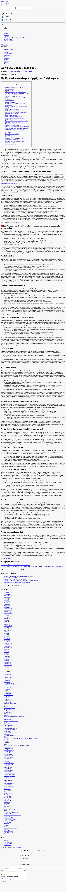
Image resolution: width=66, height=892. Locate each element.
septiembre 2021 (8, 647)
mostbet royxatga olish (9, 776)
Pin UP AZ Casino (8, 794)
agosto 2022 (7, 631)
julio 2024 (6, 598)
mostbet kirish (7, 771)
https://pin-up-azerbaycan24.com (9, 183)
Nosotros (6, 33)
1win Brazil (7, 682)
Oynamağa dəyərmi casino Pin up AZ (14, 136)
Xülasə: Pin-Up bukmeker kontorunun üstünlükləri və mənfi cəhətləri (15, 124)
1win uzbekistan (8, 687)
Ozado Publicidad (16, 847)
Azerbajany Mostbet (9, 711)
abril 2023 (6, 620)
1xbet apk (6, 690)
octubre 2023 (7, 611)
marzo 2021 (7, 656)
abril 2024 (6, 602)
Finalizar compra (8, 53)
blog (5, 718)
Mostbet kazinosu (8, 770)
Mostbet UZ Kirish (9, 780)
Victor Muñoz (28, 71)
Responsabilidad (8, 39)
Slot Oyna (6, 806)
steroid (5, 810)
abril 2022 (6, 637)
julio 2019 (6, 666)
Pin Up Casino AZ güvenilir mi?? (13, 116)
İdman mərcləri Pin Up (11, 115)
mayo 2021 (7, 653)
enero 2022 (7, 642)
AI (4, 705)
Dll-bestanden (7, 732)
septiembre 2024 (8, 595)
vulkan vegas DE (8, 818)
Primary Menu (4, 46)
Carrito (5, 50)
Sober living (7, 807)
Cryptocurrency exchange (10, 728)
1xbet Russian (7, 702)
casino (5, 722)
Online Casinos (8, 787)
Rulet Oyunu (8, 135)
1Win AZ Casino (8, 677)
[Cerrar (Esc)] (1, 881)
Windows (6, 823)
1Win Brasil (7, 680)
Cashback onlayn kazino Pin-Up (13, 96)
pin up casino (7, 796)
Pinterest (25, 864)
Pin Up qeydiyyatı (9, 100)
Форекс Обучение (9, 832)
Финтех (6, 829)
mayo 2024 (7, 601)
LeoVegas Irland (8, 754)
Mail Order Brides (8, 757)
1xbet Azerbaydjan (8, 695)
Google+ (25, 861)
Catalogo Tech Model (9, 37)
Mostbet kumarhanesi (9, 773)
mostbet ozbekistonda (9, 774)
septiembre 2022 (8, 630)
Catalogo (6, 52)
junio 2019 (6, 668)
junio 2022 (6, 634)
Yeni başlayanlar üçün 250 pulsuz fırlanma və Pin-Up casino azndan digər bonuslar (16, 128)
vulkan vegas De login (9, 819)
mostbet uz (6, 779)
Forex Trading (7, 741)
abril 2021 (6, 655)
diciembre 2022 (8, 626)
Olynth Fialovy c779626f (10, 577)
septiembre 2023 (8, 613)
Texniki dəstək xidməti (11, 95)
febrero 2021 (7, 657)
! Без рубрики (7, 674)
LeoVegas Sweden (8, 755)
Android (6, 706)
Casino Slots (7, 724)
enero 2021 (7, 659)
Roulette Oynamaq (10, 102)
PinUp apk (8, 558)
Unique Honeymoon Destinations (12, 815)
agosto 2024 (7, 597)
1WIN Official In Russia (10, 684)
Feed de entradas (8, 842)
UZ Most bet (7, 816)
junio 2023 (6, 617)
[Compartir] (3, 881)
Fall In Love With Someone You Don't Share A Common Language (21, 738)
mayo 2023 (7, 618)
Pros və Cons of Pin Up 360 (12, 122)
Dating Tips (7, 731)
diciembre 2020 (8, 660)
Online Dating (7, 789)
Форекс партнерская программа (12, 833)
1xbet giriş (6, 699)
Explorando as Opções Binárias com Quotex (15, 579)
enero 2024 (7, 607)
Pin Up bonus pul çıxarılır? (12, 113)
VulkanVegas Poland (9, 820)
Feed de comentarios (9, 843)
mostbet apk (7, 760)
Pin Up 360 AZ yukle (10, 144)
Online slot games (8, 792)
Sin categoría (7, 802)
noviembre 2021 (8, 644)
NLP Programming (9, 783)
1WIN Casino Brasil (9, 683)
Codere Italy (7, 726)
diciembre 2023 (8, 608)
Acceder (6, 840)
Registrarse (6, 62)
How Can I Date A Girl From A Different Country (16, 745)
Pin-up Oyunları (9, 90)
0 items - (5, 29)
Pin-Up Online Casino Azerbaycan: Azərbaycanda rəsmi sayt (14, 139)
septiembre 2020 (8, 665)
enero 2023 (7, 624)
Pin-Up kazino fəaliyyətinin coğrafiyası (15, 110)
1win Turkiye (7, 686)
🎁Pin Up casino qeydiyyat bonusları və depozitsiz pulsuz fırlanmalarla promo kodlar (16, 92)
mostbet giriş (7, 765)
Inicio (5, 32)
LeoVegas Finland (8, 751)
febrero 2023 (7, 623)
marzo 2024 (7, 604)
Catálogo (6, 36)
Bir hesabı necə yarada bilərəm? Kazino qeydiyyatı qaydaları (15, 141)
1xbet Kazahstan (8, 700)
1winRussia (7, 689)
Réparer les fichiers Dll (10, 800)
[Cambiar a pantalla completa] (4, 881)
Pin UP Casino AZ (8, 797)
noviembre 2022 (8, 627)
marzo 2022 (7, 639)
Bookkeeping (7, 719)
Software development (9, 809)
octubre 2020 (7, 663)
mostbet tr (6, 777)
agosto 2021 (7, 649)
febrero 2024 (7, 605)
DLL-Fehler (7, 734)
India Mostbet (7, 747)
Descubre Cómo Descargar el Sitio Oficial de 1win (17, 582)
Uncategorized (7, 813)
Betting (6, 715)
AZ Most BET (7, 709)
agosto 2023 (7, 614)
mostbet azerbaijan (8, 764)
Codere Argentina (8, 725)
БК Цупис (6, 825)
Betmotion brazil (8, 713)
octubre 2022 (7, 628)
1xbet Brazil (7, 696)
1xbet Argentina (8, 692)
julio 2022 (6, 633)
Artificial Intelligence (9, 708)
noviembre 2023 (8, 610)
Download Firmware (9, 735)
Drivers (6, 737)
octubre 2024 (7, 594)
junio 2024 (6, 600)
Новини (6, 826)
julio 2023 (6, 615)
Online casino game (9, 786)
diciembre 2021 (8, 643)
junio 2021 (6, 652)
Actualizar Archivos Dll (10, 703)
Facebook (25, 855)
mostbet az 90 (7, 761)
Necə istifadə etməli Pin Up (12, 134)
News (5, 781)
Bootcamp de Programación (11, 721)
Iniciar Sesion (7, 55)
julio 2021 (6, 650)
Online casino (7, 784)
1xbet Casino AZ (8, 698)
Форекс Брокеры (8, 831)
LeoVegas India (8, 752)
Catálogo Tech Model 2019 (22, 37)
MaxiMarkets (7, 758)
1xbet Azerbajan (8, 693)
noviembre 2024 (8, 592)
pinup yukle (15, 222)
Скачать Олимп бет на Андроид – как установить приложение (21, 580)
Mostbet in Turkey (8, 767)
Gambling (6, 742)
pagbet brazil (7, 793)
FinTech (6, 739)
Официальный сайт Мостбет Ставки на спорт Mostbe (15, 565)
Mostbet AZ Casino (9, 763)
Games (5, 744)
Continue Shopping (8, 879)
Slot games (6, 803)
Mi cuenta (6, 58)
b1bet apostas (7, 712)
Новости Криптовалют (10, 828)
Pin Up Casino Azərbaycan (12, 109)
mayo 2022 (7, 636)
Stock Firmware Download (11, 812)
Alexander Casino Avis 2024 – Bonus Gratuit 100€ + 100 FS (19, 576)
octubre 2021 (7, 646)
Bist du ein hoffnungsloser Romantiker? (14, 716)
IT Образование (8, 748)
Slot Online (7, 805)
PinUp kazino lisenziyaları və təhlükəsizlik (16, 112)
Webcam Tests (7, 822)
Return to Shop (14, 876)
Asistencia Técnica (8, 40)
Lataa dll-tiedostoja (9, 750)
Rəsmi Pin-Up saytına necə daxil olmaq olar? (16, 121)
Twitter (25, 858)
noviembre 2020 (8, 662)
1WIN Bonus (7, 679)
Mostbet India (7, 768)
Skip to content (4, 1)
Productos (6, 35)
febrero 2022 (7, 640)
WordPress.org (7, 845)
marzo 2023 (7, 621)
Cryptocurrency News (9, 729)
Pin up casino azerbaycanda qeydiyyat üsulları (17, 126)
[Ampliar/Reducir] (6, 881)
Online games (7, 790)
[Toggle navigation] (5, 27)
